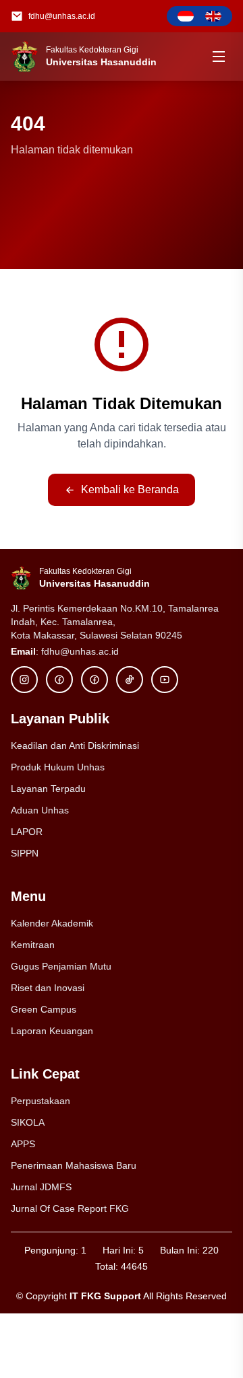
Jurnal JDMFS (41, 1187)
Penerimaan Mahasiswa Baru (73, 1165)
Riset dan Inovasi (47, 987)
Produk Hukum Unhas (58, 767)
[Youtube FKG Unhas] (164, 679)
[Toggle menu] (218, 56)
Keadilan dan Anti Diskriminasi (75, 745)
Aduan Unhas (40, 810)
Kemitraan (33, 944)
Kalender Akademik (52, 923)
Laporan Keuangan (52, 1030)
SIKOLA (28, 1122)
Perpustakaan (40, 1100)
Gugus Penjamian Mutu (61, 966)
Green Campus (43, 1009)
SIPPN (24, 853)
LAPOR (27, 831)
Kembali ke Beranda (130, 489)
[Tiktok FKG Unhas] (129, 679)
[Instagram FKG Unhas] (24, 679)
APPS (23, 1143)
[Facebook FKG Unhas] (59, 679)
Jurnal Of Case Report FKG (70, 1208)
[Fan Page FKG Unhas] (94, 679)
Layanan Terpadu (48, 788)
